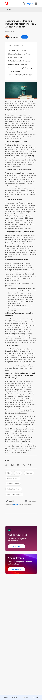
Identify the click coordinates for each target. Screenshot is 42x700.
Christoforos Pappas (14, 37)
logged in (16, 504)
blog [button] (8, 473)
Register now (16, 569)
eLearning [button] (29, 473)
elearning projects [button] (13, 484)
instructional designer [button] (14, 494)
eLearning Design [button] (12, 478)
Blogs (9, 9)
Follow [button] (25, 37)
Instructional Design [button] (13, 489)
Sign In (30, 3)
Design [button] (18, 473)
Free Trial (16, 546)
